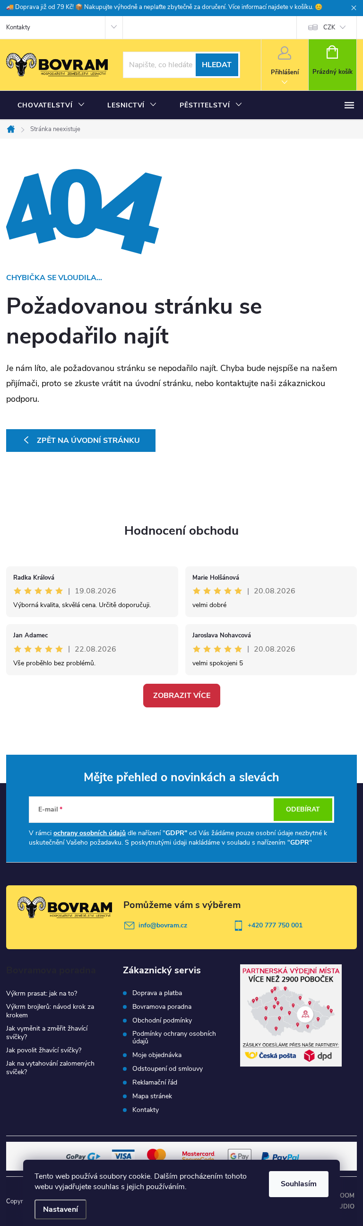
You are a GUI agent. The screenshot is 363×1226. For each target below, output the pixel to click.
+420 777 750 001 (275, 925)
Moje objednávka (157, 1055)
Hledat (217, 65)
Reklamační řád (154, 1082)
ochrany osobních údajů (89, 833)
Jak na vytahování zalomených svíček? (50, 1067)
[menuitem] (51, 105)
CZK (329, 27)
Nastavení (60, 1209)
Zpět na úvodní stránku (88, 440)
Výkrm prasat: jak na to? (41, 993)
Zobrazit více (181, 695)
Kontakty (18, 27)
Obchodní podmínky (162, 1020)
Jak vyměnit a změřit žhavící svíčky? (46, 1032)
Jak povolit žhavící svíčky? (43, 1050)
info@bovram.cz (162, 925)
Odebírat (303, 809)
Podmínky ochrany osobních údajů (174, 1037)
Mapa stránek (152, 1096)
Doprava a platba (157, 993)
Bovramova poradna (161, 1007)
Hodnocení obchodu (181, 530)
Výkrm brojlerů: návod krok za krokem (50, 1011)
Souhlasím (299, 1184)
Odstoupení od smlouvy (167, 1069)
